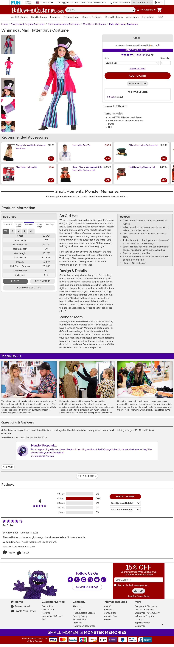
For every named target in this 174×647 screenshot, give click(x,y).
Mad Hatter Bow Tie (81, 145)
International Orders (52, 616)
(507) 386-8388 (121, 2)
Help (160, 2)
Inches (15, 281)
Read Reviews (143, 54)
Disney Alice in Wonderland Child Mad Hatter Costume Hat (87, 168)
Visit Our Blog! (88, 587)
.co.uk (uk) (109, 609)
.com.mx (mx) (110, 616)
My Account (22, 606)
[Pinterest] (83, 579)
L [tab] (24, 231)
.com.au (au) (110, 613)
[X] (77, 579)
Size (107, 58)
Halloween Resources (84, 626)
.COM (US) (45, 2)
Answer (8, 467)
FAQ (44, 619)
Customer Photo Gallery (147, 613)
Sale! (160, 17)
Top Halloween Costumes (142, 624)
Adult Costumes (19, 17)
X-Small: (111, 97)
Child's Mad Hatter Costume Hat (143, 145)
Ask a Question (87, 476)
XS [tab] (5, 231)
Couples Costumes (92, 17)
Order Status (48, 609)
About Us (78, 606)
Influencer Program (145, 616)
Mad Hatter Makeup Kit (26, 167)
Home (19, 601)
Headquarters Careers (84, 613)
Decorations (148, 17)
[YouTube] (97, 579)
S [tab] (12, 231)
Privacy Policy (80, 616)
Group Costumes (114, 17)
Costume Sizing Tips (29, 287)
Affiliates (77, 609)
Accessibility (79, 619)
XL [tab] (31, 231)
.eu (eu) (107, 619)
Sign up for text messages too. (132, 585)
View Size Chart (137, 68)
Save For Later (137, 83)
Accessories (132, 17)
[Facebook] (70, 579)
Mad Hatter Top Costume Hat (142, 167)
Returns (46, 613)
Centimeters (42, 281)
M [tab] (19, 231)
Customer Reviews (144, 609)
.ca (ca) (107, 606)
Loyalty (139, 619)
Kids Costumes (39, 17)
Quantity (164, 58)
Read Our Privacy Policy (139, 596)
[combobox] (97, 9)
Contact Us (142, 2)
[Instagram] (90, 579)
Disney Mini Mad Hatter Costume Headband (30, 147)
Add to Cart (137, 75)
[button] (146, 9)
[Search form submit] (133, 9)
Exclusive (55, 17)
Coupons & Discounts (146, 606)
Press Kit (77, 622)
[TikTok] (103, 579)
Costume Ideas (71, 17)
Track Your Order (25, 611)
